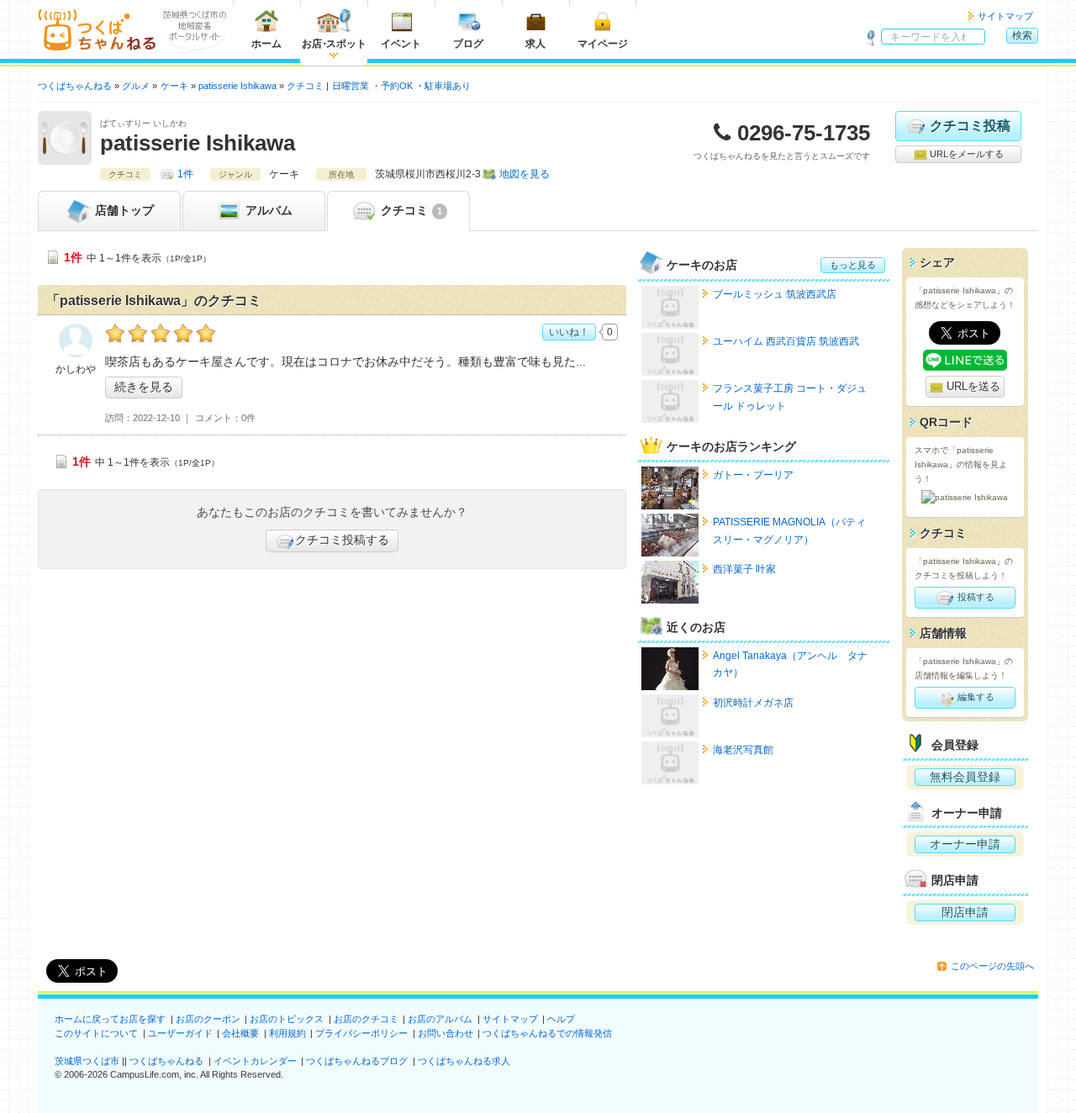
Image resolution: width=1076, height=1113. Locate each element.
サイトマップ (1005, 16)
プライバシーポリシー (361, 1033)
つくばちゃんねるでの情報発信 (547, 1033)
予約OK (397, 86)
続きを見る (143, 386)
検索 (1022, 35)
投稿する (974, 597)
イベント (401, 44)
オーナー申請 (965, 844)
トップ (124, 210)
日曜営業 (350, 86)
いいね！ (569, 332)
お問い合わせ (445, 1033)
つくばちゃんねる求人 (464, 1061)
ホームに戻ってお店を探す (110, 1019)
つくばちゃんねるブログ (357, 1061)
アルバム (267, 210)
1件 (185, 174)
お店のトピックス (287, 1019)
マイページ (603, 44)
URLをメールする (965, 154)
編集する (974, 697)
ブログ (468, 44)
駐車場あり (448, 86)
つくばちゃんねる (166, 1061)
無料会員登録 (965, 776)
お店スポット (334, 44)
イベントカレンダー (255, 1061)
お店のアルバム (440, 1019)
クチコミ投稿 (970, 126)
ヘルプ (561, 1019)
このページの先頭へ (992, 966)
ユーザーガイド (180, 1033)
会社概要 (240, 1033)
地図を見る (524, 174)
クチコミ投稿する (342, 539)
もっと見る (853, 265)
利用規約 (287, 1033)
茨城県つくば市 (87, 1061)
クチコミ (409, 210)
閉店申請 (965, 912)
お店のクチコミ (366, 1019)
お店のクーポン (208, 1019)
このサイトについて (96, 1033)
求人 (535, 44)
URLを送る (971, 386)
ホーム (266, 44)
